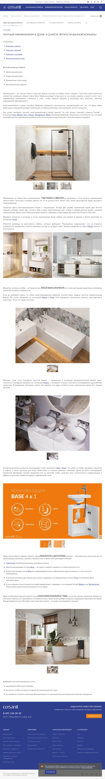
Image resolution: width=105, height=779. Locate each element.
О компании (39, 1)
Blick (29, 571)
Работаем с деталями (14, 54)
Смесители (10, 563)
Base (58, 468)
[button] (99, 152)
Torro (76, 578)
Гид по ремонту (16, 16)
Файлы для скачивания (62, 1)
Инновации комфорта (36, 23)
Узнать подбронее (87, 767)
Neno (32, 567)
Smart (64, 468)
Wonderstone (40, 115)
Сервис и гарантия (49, 1)
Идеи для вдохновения (32, 16)
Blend (48, 115)
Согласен (50, 772)
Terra (25, 115)
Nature (44, 297)
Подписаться (94, 716)
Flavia (52, 297)
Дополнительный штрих (15, 58)
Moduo (90, 226)
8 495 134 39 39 (12, 713)
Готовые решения (56, 23)
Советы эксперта (74, 23)
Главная (5, 16)
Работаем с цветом (13, 46)
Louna (14, 219)
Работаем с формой (13, 50)
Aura (14, 115)
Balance (20, 115)
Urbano (31, 115)
